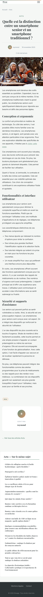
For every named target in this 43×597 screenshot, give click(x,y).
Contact (29, 586)
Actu (10, 10)
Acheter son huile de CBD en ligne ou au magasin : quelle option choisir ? (20, 519)
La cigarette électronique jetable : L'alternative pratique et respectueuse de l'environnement (20, 567)
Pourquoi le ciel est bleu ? (15, 472)
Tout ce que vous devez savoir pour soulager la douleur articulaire (18, 559)
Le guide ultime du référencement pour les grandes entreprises (21, 551)
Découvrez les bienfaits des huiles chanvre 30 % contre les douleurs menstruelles (21, 537)
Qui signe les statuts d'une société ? (18, 499)
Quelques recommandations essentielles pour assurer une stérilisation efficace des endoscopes (21, 528)
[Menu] (38, 2)
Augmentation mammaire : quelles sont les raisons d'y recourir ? (21, 492)
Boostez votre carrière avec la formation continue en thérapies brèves (20, 505)
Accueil (4, 10)
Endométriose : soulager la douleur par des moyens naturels (20, 544)
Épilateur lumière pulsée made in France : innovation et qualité (21, 478)
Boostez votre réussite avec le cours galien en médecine (21, 512)
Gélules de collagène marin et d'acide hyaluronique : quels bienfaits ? (19, 465)
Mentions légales (17, 586)
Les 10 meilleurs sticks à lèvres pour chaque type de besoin (19, 485)
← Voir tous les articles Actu (13, 438)
